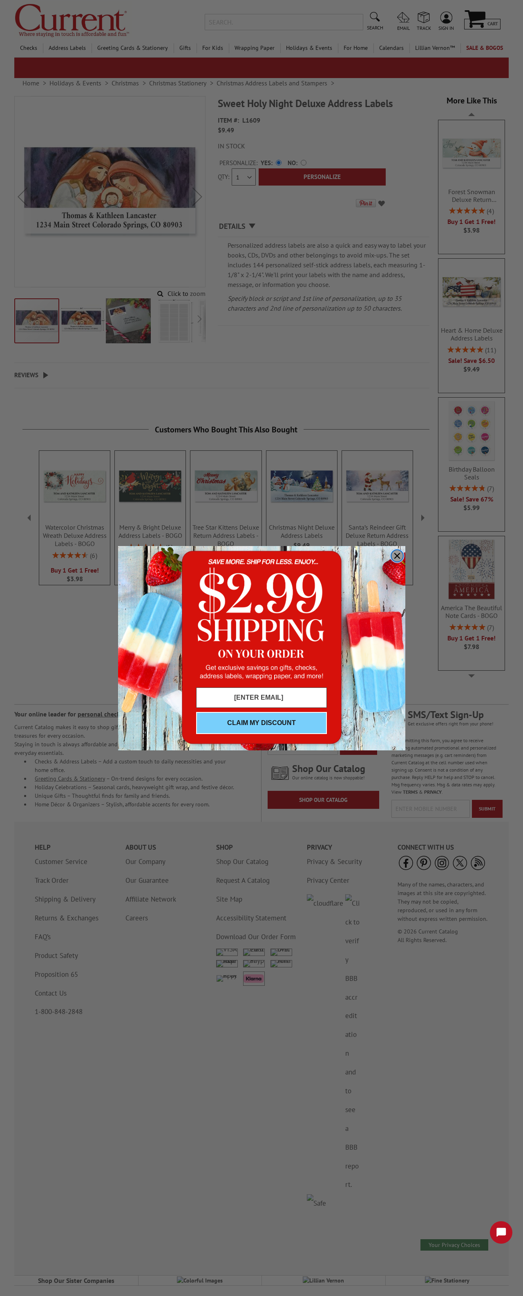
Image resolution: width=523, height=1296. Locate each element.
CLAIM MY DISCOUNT (261, 722)
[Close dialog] (397, 555)
